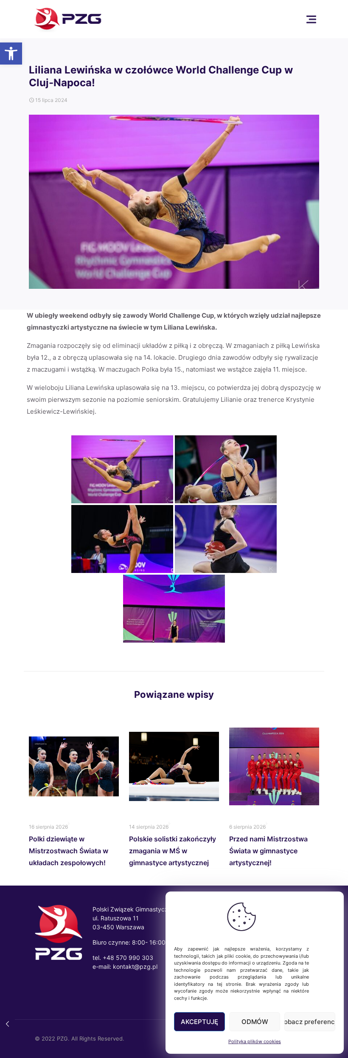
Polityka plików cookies (254, 1041)
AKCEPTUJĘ (199, 1022)
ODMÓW (254, 1022)
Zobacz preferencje (309, 1022)
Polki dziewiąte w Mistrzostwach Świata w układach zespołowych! (68, 851)
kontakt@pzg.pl (135, 966)
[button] (11, 53)
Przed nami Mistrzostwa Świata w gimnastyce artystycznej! (268, 851)
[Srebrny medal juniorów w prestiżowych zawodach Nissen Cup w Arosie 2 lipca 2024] (7, 1024)
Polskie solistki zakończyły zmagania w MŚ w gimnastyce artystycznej (172, 851)
